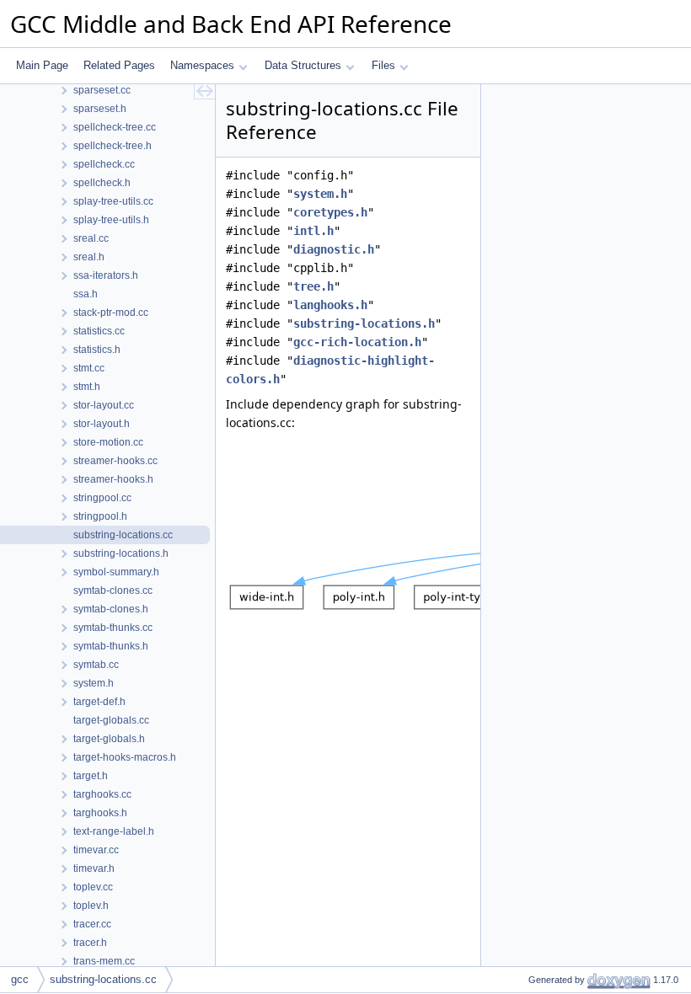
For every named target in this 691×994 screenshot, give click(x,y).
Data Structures (303, 65)
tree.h (313, 286)
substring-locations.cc (103, 979)
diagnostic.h (333, 249)
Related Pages (119, 65)
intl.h (313, 231)
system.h (320, 193)
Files (383, 65)
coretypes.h (330, 212)
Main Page (42, 65)
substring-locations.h (364, 323)
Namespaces (202, 65)
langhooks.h (330, 305)
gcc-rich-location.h (357, 342)
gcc (20, 979)
